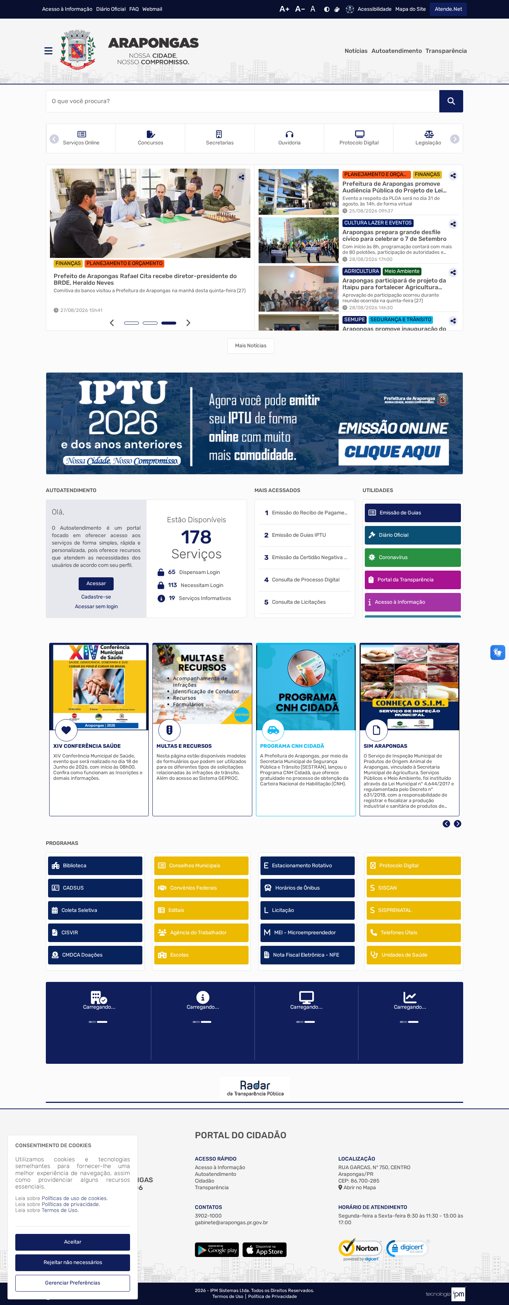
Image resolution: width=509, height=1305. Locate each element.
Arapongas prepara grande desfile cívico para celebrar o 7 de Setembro (394, 235)
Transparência (446, 51)
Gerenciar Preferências (72, 1283)
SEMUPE (354, 319)
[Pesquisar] (451, 101)
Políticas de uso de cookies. (75, 1198)
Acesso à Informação (67, 9)
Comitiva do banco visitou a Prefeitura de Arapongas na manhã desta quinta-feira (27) (150, 290)
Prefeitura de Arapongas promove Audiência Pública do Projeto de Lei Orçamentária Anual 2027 (392, 187)
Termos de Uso (227, 1296)
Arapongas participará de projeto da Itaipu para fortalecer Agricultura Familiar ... (394, 284)
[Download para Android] (217, 1255)
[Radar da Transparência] (254, 1088)
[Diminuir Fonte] (300, 9)
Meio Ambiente (402, 271)
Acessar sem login (96, 607)
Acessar (96, 583)
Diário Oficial (111, 9)
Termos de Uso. (60, 1210)
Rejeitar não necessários (73, 1262)
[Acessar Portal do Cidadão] (128, 51)
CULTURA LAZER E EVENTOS (378, 223)
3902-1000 (208, 1216)
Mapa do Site (410, 9)
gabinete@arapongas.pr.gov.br (231, 1222)
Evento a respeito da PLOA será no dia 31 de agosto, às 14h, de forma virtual (391, 201)
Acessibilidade (375, 9)
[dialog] (72, 1217)
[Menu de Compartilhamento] (241, 177)
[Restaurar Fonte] (315, 9)
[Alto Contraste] (327, 9)
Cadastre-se (96, 597)
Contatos (208, 1207)
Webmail (152, 9)
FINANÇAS (68, 263)
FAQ (134, 9)
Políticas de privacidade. (71, 1204)
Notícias (356, 51)
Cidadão (204, 1181)
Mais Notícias (250, 345)
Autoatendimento (397, 51)
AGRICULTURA (361, 271)
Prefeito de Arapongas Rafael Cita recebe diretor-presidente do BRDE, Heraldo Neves (145, 279)
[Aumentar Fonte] (284, 9)
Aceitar (72, 1242)
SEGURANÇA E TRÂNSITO (400, 319)
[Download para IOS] (265, 1255)
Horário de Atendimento (372, 1207)
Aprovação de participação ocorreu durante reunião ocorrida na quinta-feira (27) (390, 298)
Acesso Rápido (216, 1159)
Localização (356, 1159)
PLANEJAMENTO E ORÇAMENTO (124, 263)
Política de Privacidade (272, 1296)
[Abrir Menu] (47, 51)
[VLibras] (337, 9)
